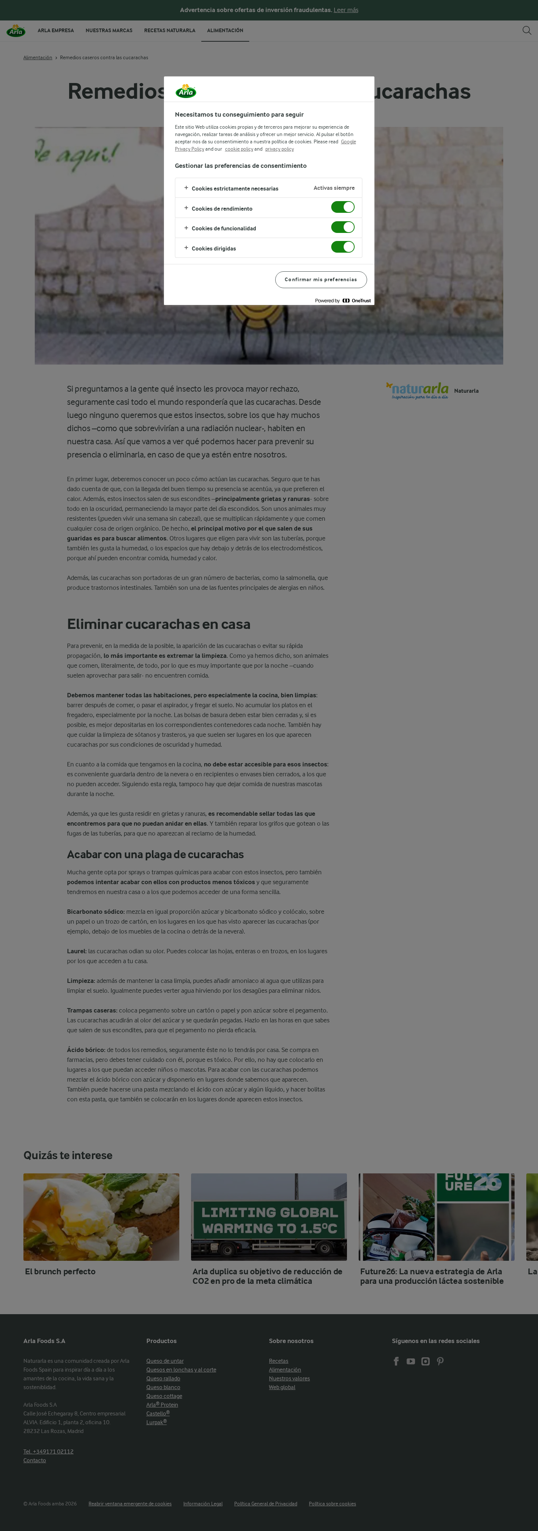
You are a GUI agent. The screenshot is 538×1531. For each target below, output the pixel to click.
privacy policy (279, 149)
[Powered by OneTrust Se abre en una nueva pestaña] (343, 300)
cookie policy (239, 149)
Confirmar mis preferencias (321, 279)
